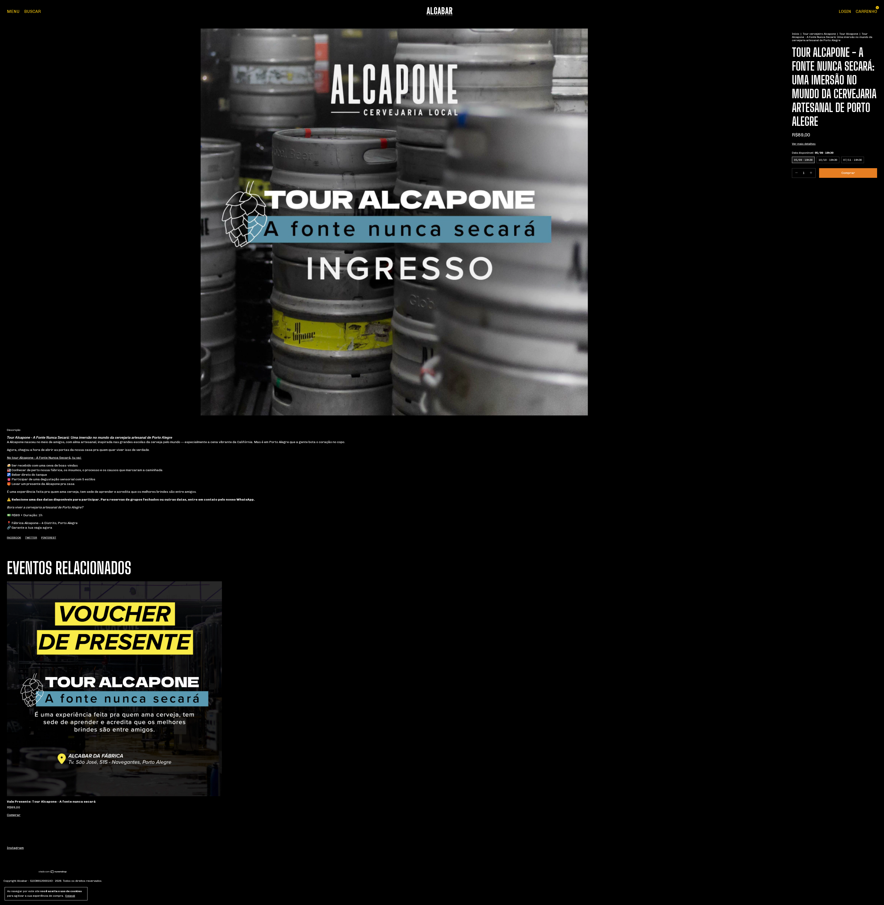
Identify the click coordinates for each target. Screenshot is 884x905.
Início (795, 33)
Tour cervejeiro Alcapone (819, 33)
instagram (15, 848)
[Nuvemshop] (52, 872)
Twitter (31, 537)
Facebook (14, 537)
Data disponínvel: (812, 152)
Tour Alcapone (849, 33)
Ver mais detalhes (804, 143)
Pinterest (48, 537)
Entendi (70, 895)
